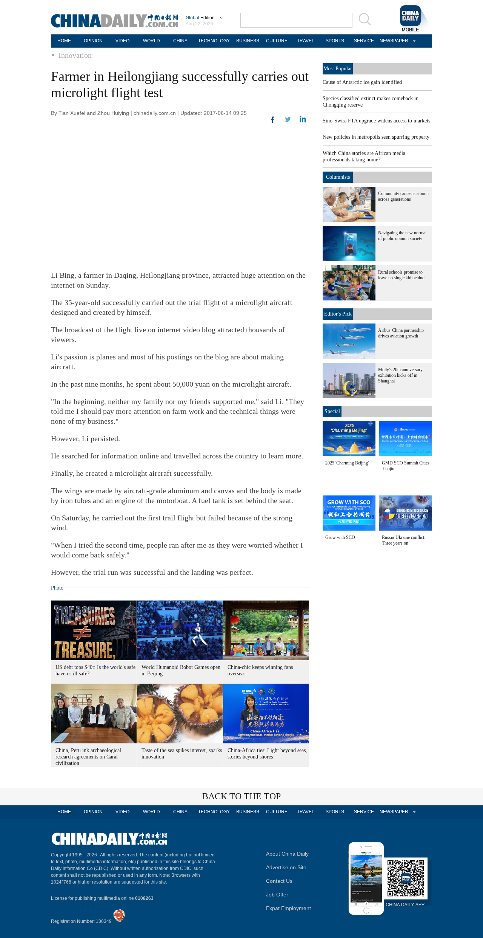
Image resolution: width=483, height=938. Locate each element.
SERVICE (364, 40)
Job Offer (277, 895)
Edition (200, 17)
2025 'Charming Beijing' (347, 463)
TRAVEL (305, 40)
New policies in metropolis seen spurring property (376, 137)
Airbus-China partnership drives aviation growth (401, 333)
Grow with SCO (340, 537)
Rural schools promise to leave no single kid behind (401, 274)
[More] (272, 122)
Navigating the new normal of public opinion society (402, 235)
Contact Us (279, 881)
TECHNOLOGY (214, 40)
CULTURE (277, 40)
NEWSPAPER (393, 40)
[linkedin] (288, 121)
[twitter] (303, 121)
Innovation (75, 55)
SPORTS (335, 40)
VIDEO (122, 40)
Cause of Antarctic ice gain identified (362, 82)
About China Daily (287, 854)
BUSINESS (247, 40)
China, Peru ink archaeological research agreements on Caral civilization (88, 757)
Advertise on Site (286, 867)
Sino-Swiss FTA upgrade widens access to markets (376, 121)
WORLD (151, 40)
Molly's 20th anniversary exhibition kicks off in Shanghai (400, 375)
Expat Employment (288, 908)
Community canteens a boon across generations (403, 196)
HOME (64, 40)
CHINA (180, 40)
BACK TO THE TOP (241, 796)
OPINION (93, 40)
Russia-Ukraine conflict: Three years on (403, 540)
